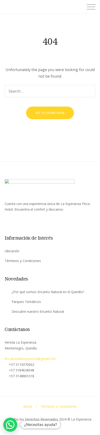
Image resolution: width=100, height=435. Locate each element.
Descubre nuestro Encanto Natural (38, 311)
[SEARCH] (89, 91)
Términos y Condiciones (23, 261)
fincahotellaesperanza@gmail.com (30, 358)
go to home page (50, 113)
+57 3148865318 (21, 376)
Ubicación (12, 251)
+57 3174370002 (21, 364)
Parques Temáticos (26, 301)
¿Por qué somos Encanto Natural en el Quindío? (48, 292)
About (27, 406)
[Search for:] (50, 91)
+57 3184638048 (21, 370)
